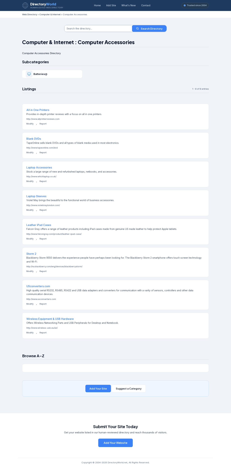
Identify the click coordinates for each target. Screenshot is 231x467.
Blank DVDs (33, 138)
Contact (146, 5)
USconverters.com (38, 286)
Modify (29, 123)
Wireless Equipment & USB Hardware (50, 319)
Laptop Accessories (39, 167)
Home (97, 5)
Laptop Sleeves (36, 196)
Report (43, 123)
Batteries (39, 74)
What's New (128, 5)
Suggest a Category (129, 388)
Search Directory (152, 28)
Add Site (111, 5)
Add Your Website (115, 443)
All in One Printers (37, 110)
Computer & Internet (50, 14)
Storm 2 (31, 253)
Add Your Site (98, 388)
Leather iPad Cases (38, 225)
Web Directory (29, 14)
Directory (43, 4)
